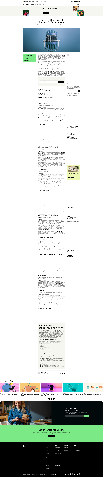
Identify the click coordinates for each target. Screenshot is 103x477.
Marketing (36, 4)
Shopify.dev (66, 447)
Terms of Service (34, 474)
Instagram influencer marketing (46, 229)
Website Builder (57, 465)
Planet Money (41, 98)
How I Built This (41, 89)
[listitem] (51, 389)
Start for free (77, 1)
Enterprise (44, 1)
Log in (72, 1)
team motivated (49, 62)
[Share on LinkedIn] (64, 373)
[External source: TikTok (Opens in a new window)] (75, 474)
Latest (40, 4)
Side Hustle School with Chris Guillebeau (46, 97)
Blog (23, 4)
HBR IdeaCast (41, 92)
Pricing (41, 1)
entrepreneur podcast (56, 330)
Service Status (48, 457)
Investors (47, 450)
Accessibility (48, 466)
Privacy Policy (75, 95)
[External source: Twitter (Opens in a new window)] (68, 474)
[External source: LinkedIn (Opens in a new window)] (77, 474)
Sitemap (45, 474)
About (47, 447)
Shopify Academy (58, 451)
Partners (47, 453)
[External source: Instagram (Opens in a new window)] (72, 474)
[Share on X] (62, 373)
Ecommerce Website (58, 466)
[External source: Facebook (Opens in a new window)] (66, 474)
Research (47, 468)
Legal (47, 456)
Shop (74, 447)
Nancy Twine (60, 120)
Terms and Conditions (79, 418)
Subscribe (86, 415)
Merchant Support (58, 447)
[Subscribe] (79, 91)
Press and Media (48, 451)
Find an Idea (27, 4)
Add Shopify (70, 256)
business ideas (46, 73)
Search (78, 4)
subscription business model (43, 117)
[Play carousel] (51, 399)
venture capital (59, 231)
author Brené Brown (50, 209)
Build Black (48, 465)
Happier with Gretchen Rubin (44, 96)
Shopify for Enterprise (77, 450)
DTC (54, 222)
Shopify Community (58, 453)
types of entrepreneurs (51, 71)
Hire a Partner (57, 450)
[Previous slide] (49, 399)
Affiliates (47, 454)
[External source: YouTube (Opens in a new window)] (70, 474)
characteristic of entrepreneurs (51, 157)
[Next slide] (54, 399)
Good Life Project (42, 93)
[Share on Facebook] (60, 373)
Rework (40, 100)
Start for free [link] (61, 81)
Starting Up (32, 4)
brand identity (54, 116)
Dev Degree (66, 450)
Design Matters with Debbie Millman (45, 90)
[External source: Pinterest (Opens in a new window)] (79, 474)
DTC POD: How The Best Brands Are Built (46, 94)
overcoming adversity (61, 55)
